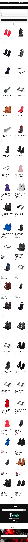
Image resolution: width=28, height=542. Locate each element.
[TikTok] (16, 521)
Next (18, 497)
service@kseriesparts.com (14, 518)
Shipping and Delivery (14, 527)
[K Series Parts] (14, 2)
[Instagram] (11, 521)
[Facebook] (14, 521)
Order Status (14, 525)
